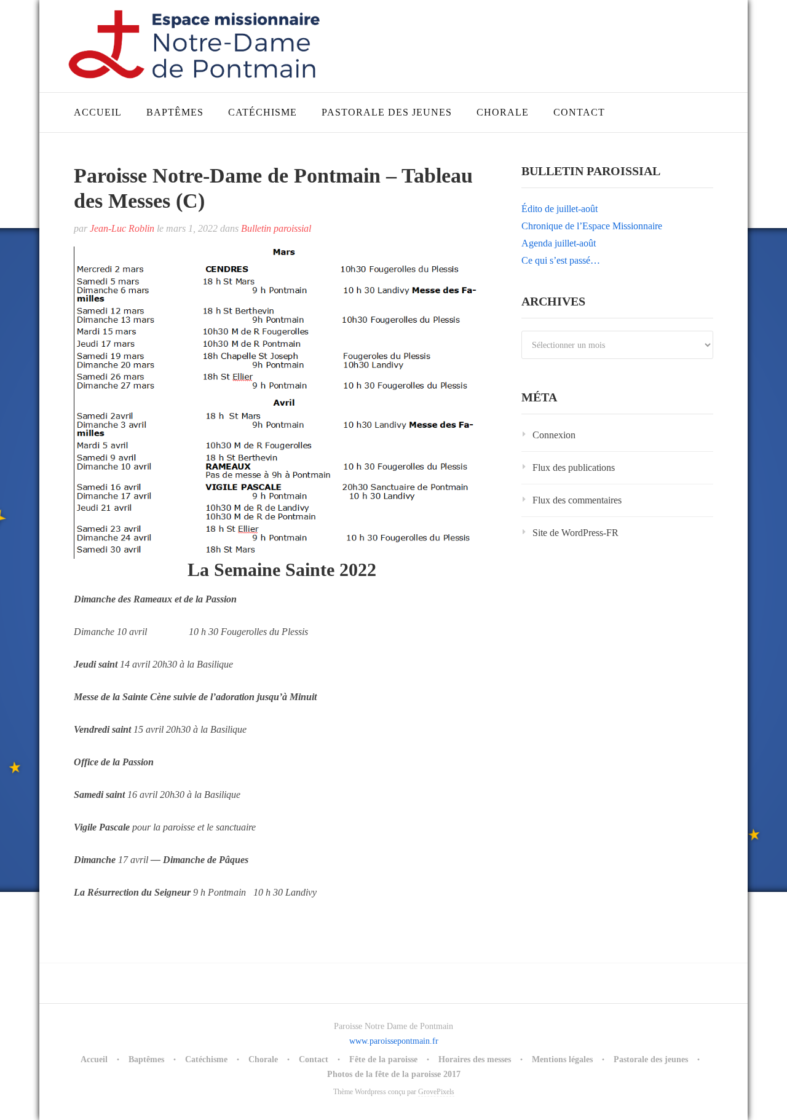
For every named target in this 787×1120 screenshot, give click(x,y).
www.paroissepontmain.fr (393, 1041)
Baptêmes (175, 112)
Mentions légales (562, 1059)
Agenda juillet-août (558, 243)
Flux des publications (573, 467)
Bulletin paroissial (276, 228)
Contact (579, 112)
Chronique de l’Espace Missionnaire (591, 226)
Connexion (553, 435)
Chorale (503, 112)
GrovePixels (436, 1091)
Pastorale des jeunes (387, 112)
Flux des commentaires (577, 500)
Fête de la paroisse (383, 1059)
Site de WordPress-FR (575, 532)
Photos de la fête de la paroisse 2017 (394, 1074)
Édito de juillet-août (559, 208)
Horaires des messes (474, 1059)
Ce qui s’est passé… (560, 260)
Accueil (98, 112)
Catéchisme (262, 112)
